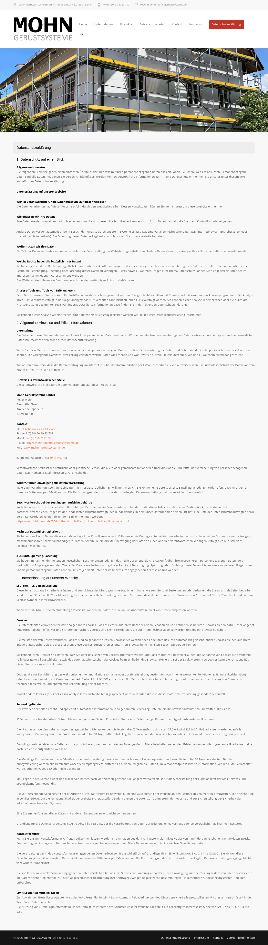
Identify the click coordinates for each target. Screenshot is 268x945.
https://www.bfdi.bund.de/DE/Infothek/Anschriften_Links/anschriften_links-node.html (72, 521)
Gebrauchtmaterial (151, 24)
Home (83, 24)
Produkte (126, 24)
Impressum (196, 24)
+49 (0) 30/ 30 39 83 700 (116, 4)
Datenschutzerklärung (226, 24)
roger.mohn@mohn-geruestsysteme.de (163, 4)
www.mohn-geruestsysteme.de (44, 447)
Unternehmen (103, 24)
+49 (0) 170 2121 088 (39, 438)
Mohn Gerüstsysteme (38, 938)
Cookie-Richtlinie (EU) (241, 938)
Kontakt (177, 24)
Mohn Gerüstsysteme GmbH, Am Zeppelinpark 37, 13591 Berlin (55, 4)
